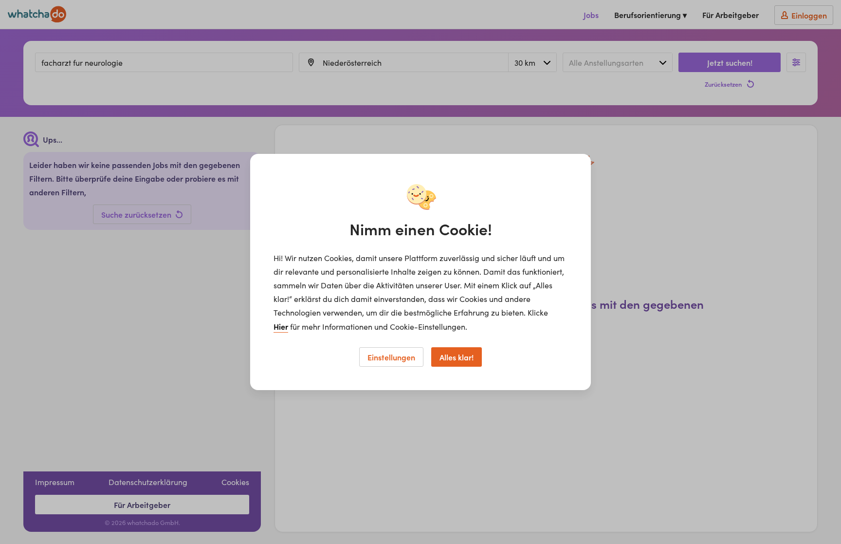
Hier (281, 326)
